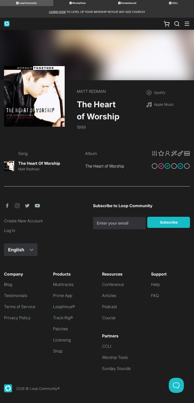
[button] (171, 153)
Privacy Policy (17, 317)
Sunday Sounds (116, 368)
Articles (109, 295)
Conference (113, 284)
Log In (9, 230)
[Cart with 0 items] (167, 24)
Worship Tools (115, 357)
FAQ (155, 295)
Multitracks (63, 284)
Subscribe (169, 222)
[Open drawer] (187, 24)
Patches (60, 328)
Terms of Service (19, 306)
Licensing (62, 339)
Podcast (109, 306)
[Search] (177, 24)
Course (108, 317)
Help (155, 284)
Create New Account (23, 220)
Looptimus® (64, 306)
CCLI (106, 346)
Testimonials (15, 295)
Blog (8, 284)
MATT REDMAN (91, 91)
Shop (57, 351)
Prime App (62, 295)
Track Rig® (63, 317)
